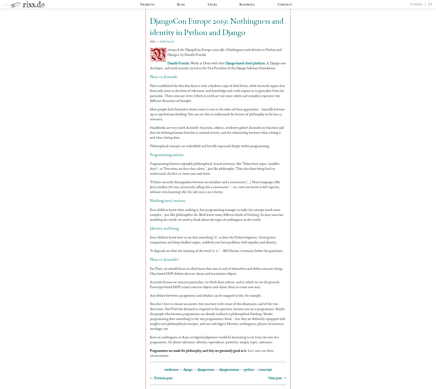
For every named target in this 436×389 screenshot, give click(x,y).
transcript (265, 370)
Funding (416, 4)
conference (171, 370)
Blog (181, 4)
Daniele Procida (178, 63)
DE (430, 4)
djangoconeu (205, 370)
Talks (212, 4)
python (249, 370)
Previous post (163, 378)
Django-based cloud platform (245, 63)
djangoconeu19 (229, 370)
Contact (285, 4)
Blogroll (247, 4)
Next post (275, 378)
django (187, 370)
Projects (147, 4)
